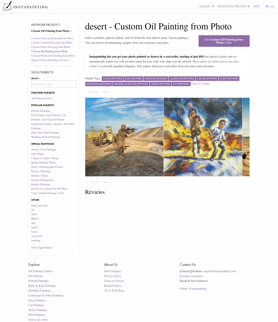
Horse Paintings (37, 310)
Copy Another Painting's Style (47, 193)
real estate (36, 236)
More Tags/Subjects (42, 247)
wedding (35, 240)
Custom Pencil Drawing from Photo (50, 47)
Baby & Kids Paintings (42, 286)
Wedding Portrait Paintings (46, 137)
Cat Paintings (36, 305)
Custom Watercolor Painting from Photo (53, 55)
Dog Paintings (36, 300)
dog (33, 223)
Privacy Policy (112, 276)
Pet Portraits (35, 276)
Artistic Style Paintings (43, 149)
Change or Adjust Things (45, 158)
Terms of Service (114, 281)
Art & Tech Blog (114, 290)
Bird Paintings (36, 315)
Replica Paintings (40, 184)
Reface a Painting (40, 171)
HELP (256, 6)
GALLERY (204, 6)
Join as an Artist (37, 319)
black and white (39, 205)
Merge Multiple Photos (43, 162)
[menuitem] (205, 6)
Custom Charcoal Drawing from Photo (52, 38)
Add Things (37, 154)
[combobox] (53, 84)
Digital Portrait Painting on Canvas (50, 60)
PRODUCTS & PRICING (232, 6)
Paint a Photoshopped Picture (47, 167)
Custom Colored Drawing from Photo (51, 42)
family (34, 227)
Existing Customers (191, 276)
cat (32, 210)
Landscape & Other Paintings (46, 295)
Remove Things (39, 175)
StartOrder (224, 41)
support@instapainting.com (219, 271)
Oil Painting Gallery (40, 271)
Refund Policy (112, 286)
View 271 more (200, 83)
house (34, 231)
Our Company (112, 271)
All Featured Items (41, 98)
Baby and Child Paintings (45, 132)
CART (271, 7)
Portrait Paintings (40, 111)
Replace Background (42, 180)
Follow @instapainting (193, 288)
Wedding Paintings (39, 290)
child (33, 214)
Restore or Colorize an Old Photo (49, 188)
